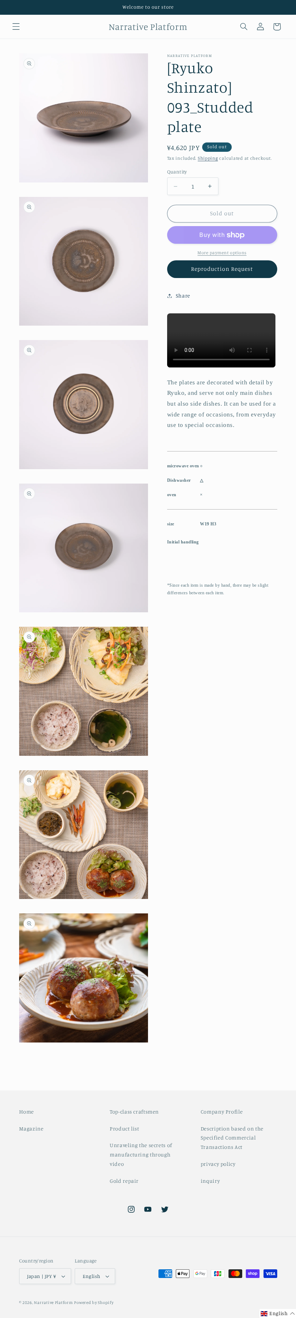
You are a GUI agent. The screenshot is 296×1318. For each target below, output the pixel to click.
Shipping (208, 158)
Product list (124, 1128)
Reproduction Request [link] (222, 268)
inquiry (210, 1181)
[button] (16, 26)
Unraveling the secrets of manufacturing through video (141, 1154)
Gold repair (124, 1181)
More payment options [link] (222, 252)
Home (26, 1111)
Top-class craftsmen (134, 1111)
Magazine (31, 1128)
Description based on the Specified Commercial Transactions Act (232, 1137)
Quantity (177, 172)
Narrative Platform (53, 1302)
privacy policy (218, 1164)
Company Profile (222, 1111)
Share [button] (183, 295)
